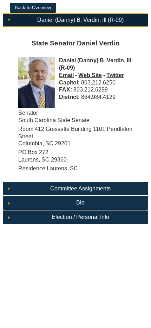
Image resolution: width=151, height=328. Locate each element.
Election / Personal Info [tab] (80, 217)
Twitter (115, 75)
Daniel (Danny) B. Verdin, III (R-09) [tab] (80, 20)
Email (66, 75)
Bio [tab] (80, 203)
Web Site (90, 75)
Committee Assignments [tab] (80, 188)
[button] (33, 8)
